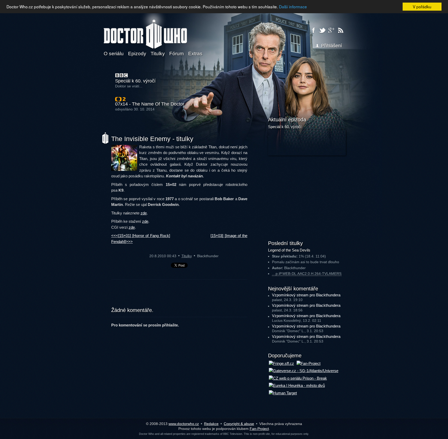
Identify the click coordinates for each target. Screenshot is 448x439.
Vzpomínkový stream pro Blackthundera (306, 295)
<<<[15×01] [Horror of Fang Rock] (140, 235)
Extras (195, 53)
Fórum (176, 53)
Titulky (158, 53)
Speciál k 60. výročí (135, 81)
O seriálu (114, 53)
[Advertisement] (179, 296)
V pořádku (422, 6)
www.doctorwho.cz (184, 424)
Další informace (293, 6)
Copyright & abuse (239, 424)
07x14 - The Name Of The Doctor (149, 104)
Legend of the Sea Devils (289, 250)
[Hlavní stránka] (145, 31)
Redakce (211, 424)
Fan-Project (259, 429)
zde (144, 213)
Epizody (137, 53)
